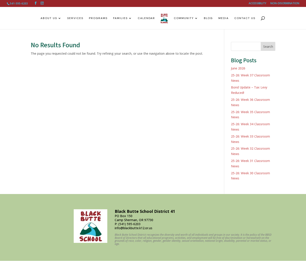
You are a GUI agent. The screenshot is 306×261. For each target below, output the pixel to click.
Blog (208, 18)
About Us (49, 18)
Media (223, 18)
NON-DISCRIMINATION (284, 3)
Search (268, 46)
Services (75, 18)
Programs (98, 18)
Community (184, 18)
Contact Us (244, 18)
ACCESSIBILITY (257, 3)
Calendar (146, 18)
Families (120, 18)
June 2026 (238, 68)
